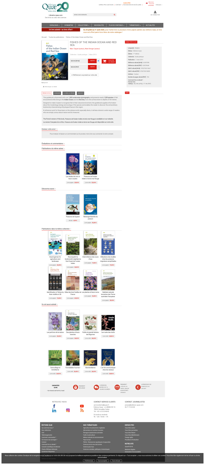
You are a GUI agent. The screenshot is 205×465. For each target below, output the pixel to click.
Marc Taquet (74, 49)
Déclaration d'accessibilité (133, 452)
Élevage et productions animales (93, 432)
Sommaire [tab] (57, 93)
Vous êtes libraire (130, 432)
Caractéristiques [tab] (131, 42)
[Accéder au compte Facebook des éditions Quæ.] (54, 406)
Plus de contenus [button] (116, 25)
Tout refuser (116, 461)
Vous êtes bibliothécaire (132, 435)
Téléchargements (47, 435)
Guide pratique (82, 54)
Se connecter (155, 15)
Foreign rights (129, 437)
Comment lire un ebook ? (49, 444)
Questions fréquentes (48, 451)
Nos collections (46, 430)
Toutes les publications (56, 37)
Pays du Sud (87, 439)
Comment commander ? (49, 437)
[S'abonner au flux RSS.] (82, 410)
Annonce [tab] (80, 93)
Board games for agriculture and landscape (55, 259)
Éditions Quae (137, 51)
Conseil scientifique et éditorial (51, 447)
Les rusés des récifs (108, 332)
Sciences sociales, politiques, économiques (96, 449)
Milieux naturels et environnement (93, 437)
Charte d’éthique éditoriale (49, 449)
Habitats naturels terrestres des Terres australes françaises (108, 294)
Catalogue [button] (54, 25)
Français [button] (158, 5)
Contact (118, 5)
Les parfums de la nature (55, 332)
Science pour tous (88, 447)
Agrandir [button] (45, 82)
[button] (55, 60)
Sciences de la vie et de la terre (92, 444)
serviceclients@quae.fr (101, 405)
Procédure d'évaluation (132, 439)
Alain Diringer (89, 49)
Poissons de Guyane (73, 217)
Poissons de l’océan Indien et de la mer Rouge (80, 119)
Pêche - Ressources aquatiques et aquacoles (96, 442)
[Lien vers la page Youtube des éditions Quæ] (82, 406)
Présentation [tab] (46, 93)
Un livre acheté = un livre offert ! (61, 30)
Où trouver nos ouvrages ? (49, 439)
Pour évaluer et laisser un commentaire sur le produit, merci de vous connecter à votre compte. (81, 134)
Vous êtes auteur (130, 428)
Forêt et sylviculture (89, 435)
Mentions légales (130, 449)
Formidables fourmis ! (73, 367)
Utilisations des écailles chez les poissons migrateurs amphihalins (108, 259)
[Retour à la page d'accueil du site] (56, 7)
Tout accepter (102, 461)
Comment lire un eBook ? (135, 80)
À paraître (69, 25)
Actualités (150, 25)
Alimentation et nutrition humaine (93, 430)
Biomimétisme (90, 367)
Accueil (44, 37)
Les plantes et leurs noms (90, 292)
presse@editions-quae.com (134, 405)
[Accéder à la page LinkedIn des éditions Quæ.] (54, 410)
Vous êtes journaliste (131, 430)
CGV (43, 432)
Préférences (89, 461)
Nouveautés (99, 25)
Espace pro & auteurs (106, 5)
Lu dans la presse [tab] (68, 93)
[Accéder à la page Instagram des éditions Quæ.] (68, 410)
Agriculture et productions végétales (94, 428)
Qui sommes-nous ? (47, 428)
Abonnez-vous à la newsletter (151, 3)
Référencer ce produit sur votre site (85, 75)
